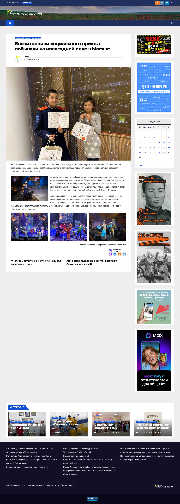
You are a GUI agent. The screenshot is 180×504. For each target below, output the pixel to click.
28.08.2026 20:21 (103, 432)
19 (149, 148)
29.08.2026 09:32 (19, 432)
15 (164, 143)
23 (169, 148)
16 (169, 143)
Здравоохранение (17, 421)
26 (149, 153)
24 (140, 153)
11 (145, 143)
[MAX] (110, 254)
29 (164, 153)
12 (149, 143)
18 (145, 148)
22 (164, 148)
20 (154, 148)
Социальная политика (33, 38)
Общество (19, 38)
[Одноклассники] (119, 254)
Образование (99, 421)
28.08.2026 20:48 (61, 429)
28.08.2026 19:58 (145, 432)
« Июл (140, 165)
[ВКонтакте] (115, 254)
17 (140, 148)
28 (159, 153)
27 (154, 153)
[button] (172, 23)
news (26, 56)
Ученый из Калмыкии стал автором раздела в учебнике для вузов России (152, 429)
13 (154, 143)
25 (145, 153)
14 (159, 143)
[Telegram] (124, 254)
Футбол (62, 418)
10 (140, 143)
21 (159, 148)
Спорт (55, 418)
